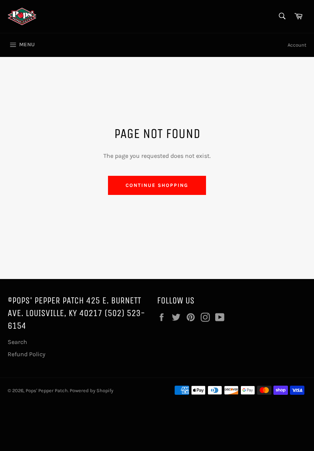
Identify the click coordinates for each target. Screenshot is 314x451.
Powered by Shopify (91, 390)
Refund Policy (26, 354)
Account (297, 45)
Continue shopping (157, 185)
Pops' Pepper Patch (47, 390)
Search (17, 342)
